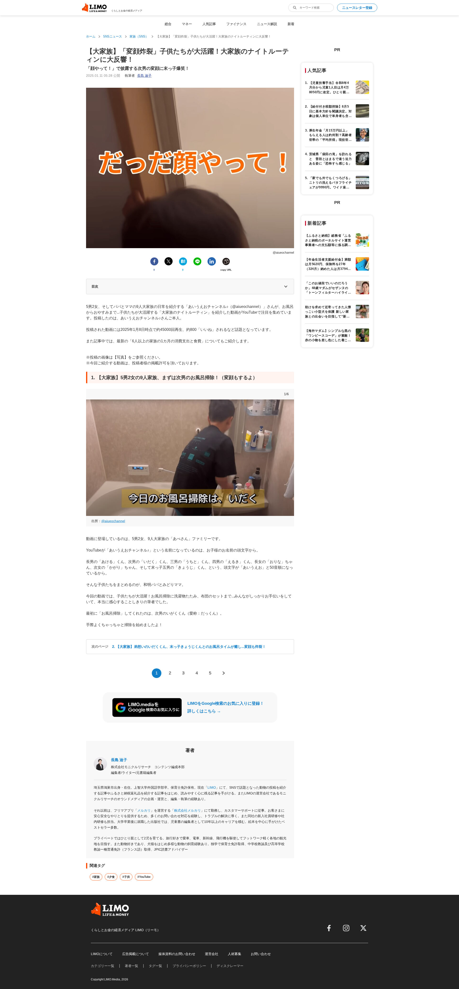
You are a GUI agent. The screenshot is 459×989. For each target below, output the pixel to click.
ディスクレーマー (230, 966)
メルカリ (144, 810)
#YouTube (144, 877)
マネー (187, 24)
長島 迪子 (119, 760)
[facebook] (329, 928)
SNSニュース (112, 36)
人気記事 (209, 24)
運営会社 (211, 954)
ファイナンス (236, 24)
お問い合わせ (261, 954)
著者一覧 (131, 966)
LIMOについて (102, 954)
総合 (168, 24)
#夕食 (111, 877)
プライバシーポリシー (189, 966)
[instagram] (346, 928)
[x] (363, 928)
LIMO (212, 787)
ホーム (90, 36)
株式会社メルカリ (187, 810)
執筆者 (138, 75)
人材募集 (234, 954)
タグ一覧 (155, 966)
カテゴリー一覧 (102, 966)
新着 (291, 24)
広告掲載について (135, 954)
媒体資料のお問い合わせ (176, 954)
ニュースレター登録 (357, 8)
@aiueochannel (113, 521)
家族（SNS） (139, 36)
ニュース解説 (267, 24)
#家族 (96, 877)
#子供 (126, 877)
